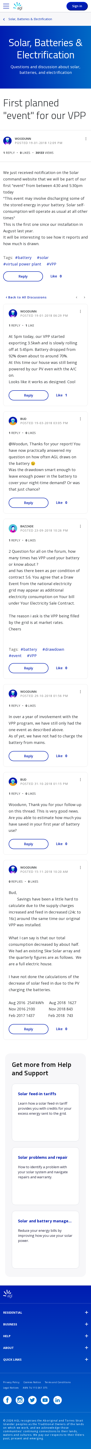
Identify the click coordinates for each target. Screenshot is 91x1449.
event (16, 655)
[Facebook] (7, 1400)
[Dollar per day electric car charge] (84, 297)
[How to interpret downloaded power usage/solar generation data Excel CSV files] (77, 297)
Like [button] (54, 276)
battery (25, 257)
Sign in (77, 6)
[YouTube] (45, 1400)
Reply (23, 276)
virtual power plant (23, 264)
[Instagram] (20, 1400)
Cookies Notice (32, 1382)
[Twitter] (32, 1400)
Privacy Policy (11, 1382)
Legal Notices (11, 1387)
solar (44, 257)
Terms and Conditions (58, 1382)
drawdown (54, 649)
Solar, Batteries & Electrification (30, 19)
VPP (52, 264)
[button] (86, 139)
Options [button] (88, 16)
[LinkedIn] (57, 1400)
